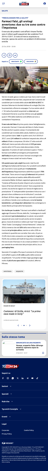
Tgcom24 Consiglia (10, 409)
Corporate (5, 430)
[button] (24, 3)
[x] (18, 378)
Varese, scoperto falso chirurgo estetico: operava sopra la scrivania (29, 347)
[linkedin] (22, 378)
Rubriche (5, 401)
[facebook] (3, 378)
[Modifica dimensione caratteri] (15, 55)
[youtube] (32, 378)
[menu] (3, 3)
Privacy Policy (7, 434)
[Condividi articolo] (4, 55)
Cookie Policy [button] (29, 430)
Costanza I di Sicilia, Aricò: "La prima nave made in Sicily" (22, 312)
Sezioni (5, 386)
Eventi (4, 417)
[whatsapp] (13, 378)
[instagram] (8, 378)
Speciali (5, 394)
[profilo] (44, 3)
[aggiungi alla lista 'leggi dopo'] (9, 55)
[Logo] (24, 3)
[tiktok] (37, 378)
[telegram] (27, 378)
